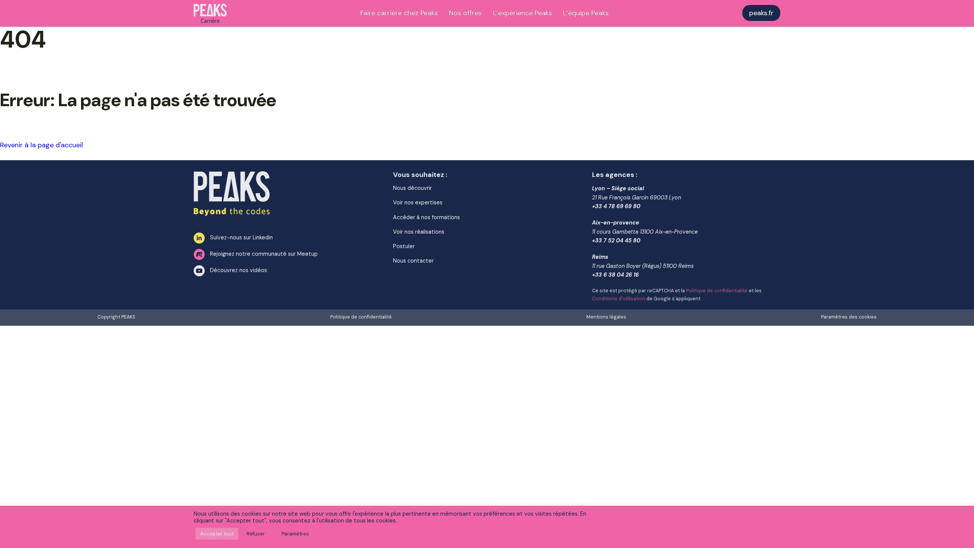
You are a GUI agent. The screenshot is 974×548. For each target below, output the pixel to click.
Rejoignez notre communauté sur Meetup (264, 253)
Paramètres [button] (295, 533)
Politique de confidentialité (717, 291)
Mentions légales (606, 317)
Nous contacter (413, 260)
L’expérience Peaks (522, 13)
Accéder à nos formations (426, 217)
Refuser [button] (256, 533)
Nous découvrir (412, 188)
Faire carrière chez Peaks (399, 13)
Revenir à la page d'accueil (41, 145)
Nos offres (465, 13)
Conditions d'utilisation (618, 299)
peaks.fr (761, 13)
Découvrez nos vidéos (238, 270)
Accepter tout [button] (217, 533)
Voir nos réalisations (418, 231)
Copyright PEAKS (116, 317)
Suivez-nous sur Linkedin (241, 237)
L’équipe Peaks (586, 13)
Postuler (404, 246)
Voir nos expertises (417, 202)
